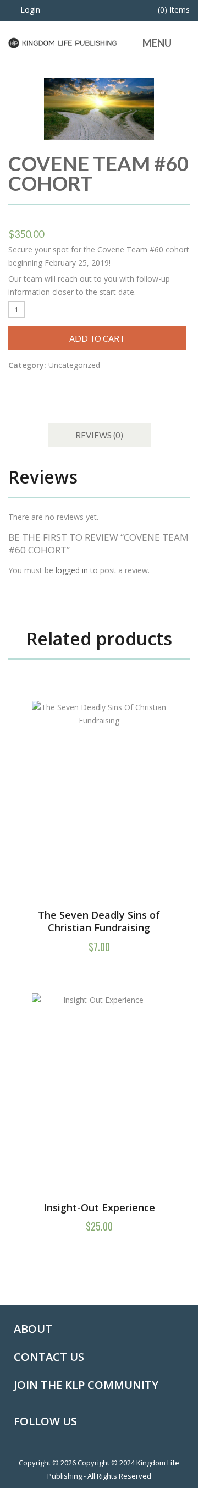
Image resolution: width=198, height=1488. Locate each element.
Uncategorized (74, 365)
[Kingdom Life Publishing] (62, 42)
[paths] (99, 109)
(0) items (174, 9)
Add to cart (97, 338)
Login (30, 9)
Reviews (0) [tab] (99, 435)
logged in (72, 570)
